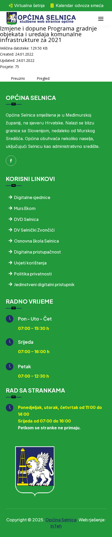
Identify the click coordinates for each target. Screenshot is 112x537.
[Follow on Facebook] (11, 160)
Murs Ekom (24, 208)
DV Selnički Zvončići (34, 230)
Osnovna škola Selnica (36, 241)
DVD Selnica (26, 219)
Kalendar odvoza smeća (79, 5)
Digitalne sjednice (32, 197)
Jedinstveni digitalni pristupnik (44, 284)
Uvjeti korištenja (30, 263)
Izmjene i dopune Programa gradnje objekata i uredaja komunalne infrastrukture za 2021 (48, 34)
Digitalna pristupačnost (37, 252)
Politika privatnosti (33, 273)
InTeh (56, 526)
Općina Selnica (61, 519)
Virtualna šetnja (29, 5)
